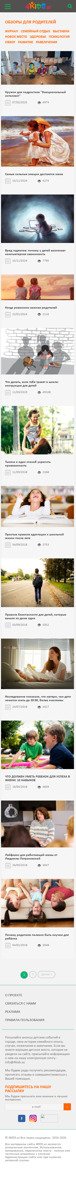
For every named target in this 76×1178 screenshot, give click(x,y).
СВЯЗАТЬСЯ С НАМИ (20, 1004)
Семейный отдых (35, 31)
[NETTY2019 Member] (49, 1118)
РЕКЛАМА (12, 1012)
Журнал (11, 31)
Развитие (25, 42)
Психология (59, 37)
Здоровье (38, 37)
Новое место (16, 37)
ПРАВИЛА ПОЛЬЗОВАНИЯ (24, 1020)
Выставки (61, 31)
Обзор (10, 42)
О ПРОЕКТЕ (13, 995)
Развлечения (46, 42)
